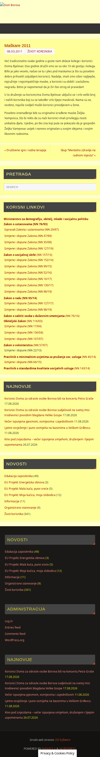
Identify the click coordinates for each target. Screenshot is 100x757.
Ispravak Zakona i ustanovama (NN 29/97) (31, 229)
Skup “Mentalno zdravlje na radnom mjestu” (78, 152)
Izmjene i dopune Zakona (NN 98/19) (28, 291)
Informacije (11, 501)
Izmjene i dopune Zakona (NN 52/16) (28, 272)
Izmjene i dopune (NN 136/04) (23, 332)
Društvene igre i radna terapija (25, 150)
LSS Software (62, 740)
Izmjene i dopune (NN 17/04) (23, 326)
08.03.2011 (15, 51)
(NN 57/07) (26, 345)
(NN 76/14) (42, 316)
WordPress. (68, 749)
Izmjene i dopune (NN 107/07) (23, 339)
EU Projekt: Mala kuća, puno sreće (26, 488)
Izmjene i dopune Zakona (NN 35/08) (28, 242)
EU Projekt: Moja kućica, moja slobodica (30, 495)
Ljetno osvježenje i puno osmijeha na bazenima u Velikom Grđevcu (47, 428)
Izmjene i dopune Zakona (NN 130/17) (28, 285)
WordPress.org (14, 640)
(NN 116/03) (23, 321)
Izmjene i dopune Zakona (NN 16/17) (28, 279)
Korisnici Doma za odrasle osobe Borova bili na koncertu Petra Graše (48, 398)
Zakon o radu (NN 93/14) (20, 298)
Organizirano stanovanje (20, 507)
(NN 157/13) (28, 255)
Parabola (49, 749)
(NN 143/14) (47, 368)
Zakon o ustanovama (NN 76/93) (26, 224)
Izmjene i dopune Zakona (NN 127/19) (28, 248)
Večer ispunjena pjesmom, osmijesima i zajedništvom (38, 421)
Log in (9, 621)
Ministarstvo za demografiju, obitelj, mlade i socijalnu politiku (46, 219)
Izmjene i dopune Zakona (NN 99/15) (28, 266)
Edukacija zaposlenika (18, 476)
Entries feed (12, 627)
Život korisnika (39, 51)
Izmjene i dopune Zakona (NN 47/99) (28, 236)
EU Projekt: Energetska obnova (24, 482)
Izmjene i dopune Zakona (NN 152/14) (28, 260)
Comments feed (15, 634)
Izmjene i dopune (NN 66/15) (23, 362)
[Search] (90, 189)
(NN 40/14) (50, 357)
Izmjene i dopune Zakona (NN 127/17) (28, 303)
